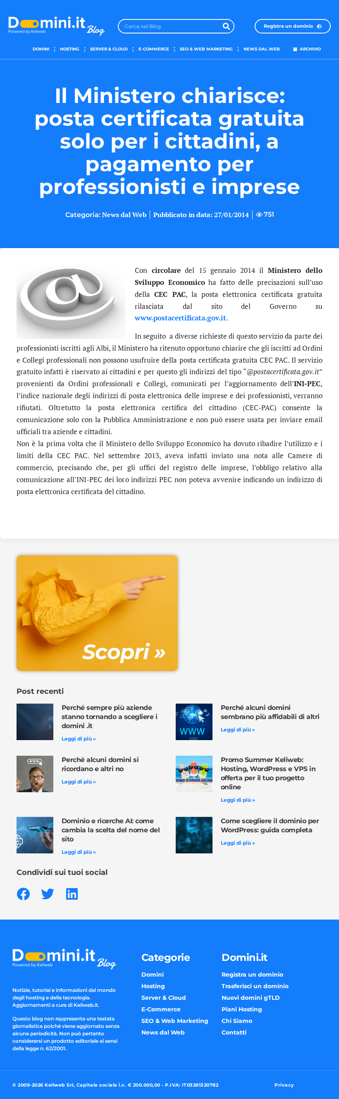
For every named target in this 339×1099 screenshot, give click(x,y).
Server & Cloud (109, 49)
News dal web (262, 49)
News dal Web (124, 214)
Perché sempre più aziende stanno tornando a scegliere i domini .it (110, 717)
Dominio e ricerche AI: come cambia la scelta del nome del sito (111, 830)
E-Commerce (153, 49)
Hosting (69, 49)
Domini (41, 49)
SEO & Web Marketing (206, 49)
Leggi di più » (79, 739)
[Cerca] (226, 26)
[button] (23, 893)
